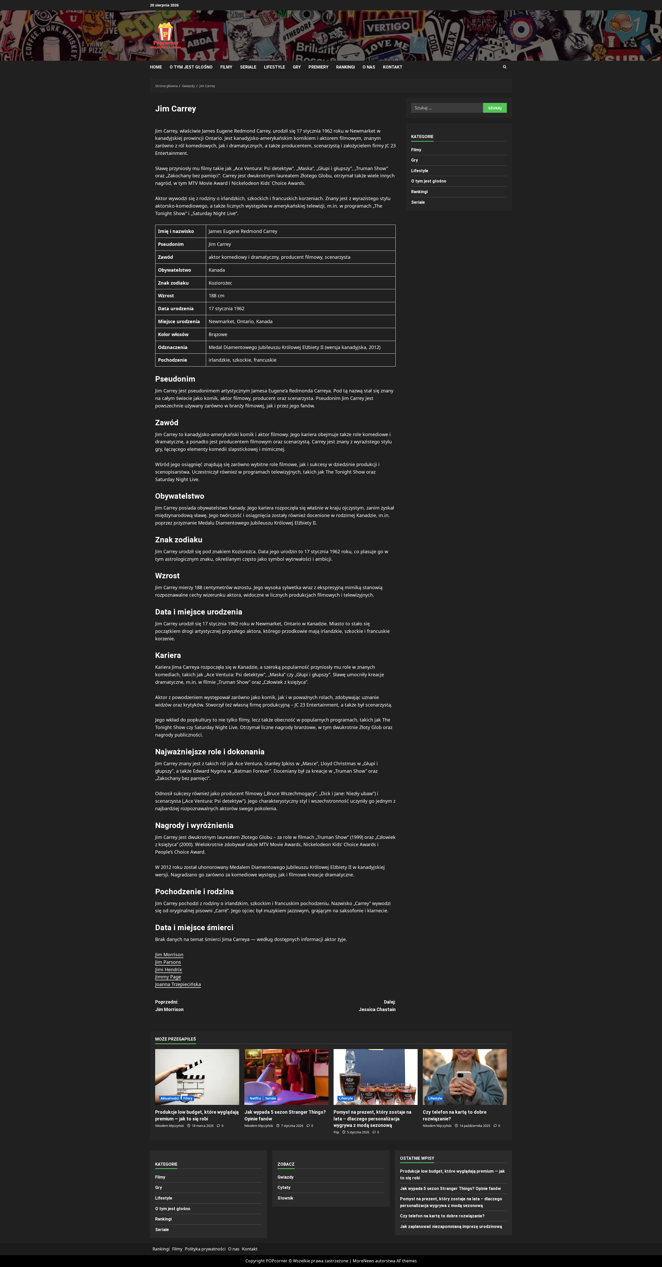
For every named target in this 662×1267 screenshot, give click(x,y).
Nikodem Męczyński (169, 1126)
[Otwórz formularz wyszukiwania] (504, 67)
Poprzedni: (169, 1005)
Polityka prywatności (205, 1249)
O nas (369, 67)
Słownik (285, 1198)
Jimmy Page (168, 977)
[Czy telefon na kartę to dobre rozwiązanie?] (465, 1077)
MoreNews (363, 1261)
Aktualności (170, 1098)
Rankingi (345, 67)
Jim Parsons (168, 962)
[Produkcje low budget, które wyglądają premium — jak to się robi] (197, 1077)
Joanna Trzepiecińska (178, 984)
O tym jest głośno (191, 67)
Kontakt (392, 67)
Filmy (226, 67)
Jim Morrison (169, 954)
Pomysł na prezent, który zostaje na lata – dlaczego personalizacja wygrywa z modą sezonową (372, 1118)
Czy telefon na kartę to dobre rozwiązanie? (442, 1215)
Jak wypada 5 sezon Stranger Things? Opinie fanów (450, 1188)
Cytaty (283, 1187)
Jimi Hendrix (168, 969)
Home (156, 67)
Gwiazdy (285, 1177)
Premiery (318, 67)
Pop (336, 1132)
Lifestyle (274, 67)
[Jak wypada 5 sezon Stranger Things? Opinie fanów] (286, 1077)
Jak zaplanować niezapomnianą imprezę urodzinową (451, 1226)
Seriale (248, 67)
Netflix (255, 1098)
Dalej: (377, 1005)
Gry (297, 67)
